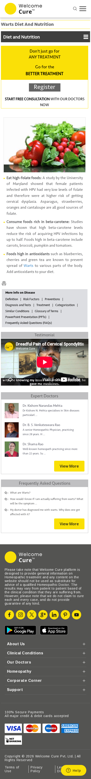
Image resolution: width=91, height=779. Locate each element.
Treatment (43, 305)
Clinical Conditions (25, 653)
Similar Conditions (17, 311)
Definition (11, 299)
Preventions (52, 299)
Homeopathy (19, 671)
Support (15, 690)
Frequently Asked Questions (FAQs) (28, 323)
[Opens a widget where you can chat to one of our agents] (73, 771)
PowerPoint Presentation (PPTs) (25, 317)
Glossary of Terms (46, 311)
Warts (28, 265)
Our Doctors (19, 662)
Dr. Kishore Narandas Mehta (42, 406)
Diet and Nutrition (21, 37)
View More (69, 466)
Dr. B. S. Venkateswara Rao (41, 425)
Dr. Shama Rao (33, 444)
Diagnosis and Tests (18, 305)
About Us (16, 644)
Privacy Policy (37, 769)
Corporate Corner (24, 681)
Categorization (65, 305)
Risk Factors (31, 299)
